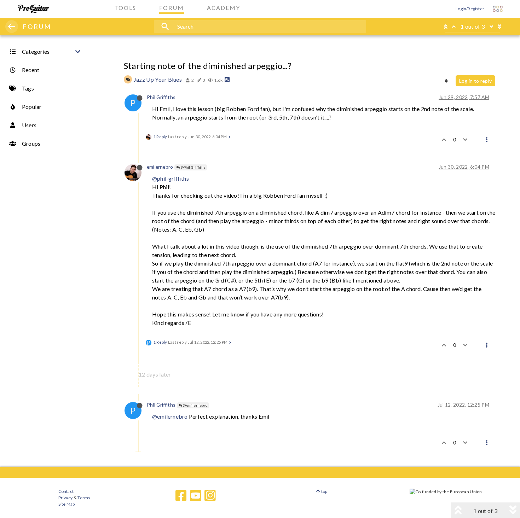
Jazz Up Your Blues (158, 79)
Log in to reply (475, 81)
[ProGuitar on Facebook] (181, 495)
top (323, 491)
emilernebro (160, 167)
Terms (84, 497)
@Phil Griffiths (193, 167)
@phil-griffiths (170, 178)
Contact (66, 491)
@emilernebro (194, 405)
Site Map (66, 504)
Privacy (65, 497)
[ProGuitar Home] (33, 9)
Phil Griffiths (161, 97)
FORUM (37, 26)
